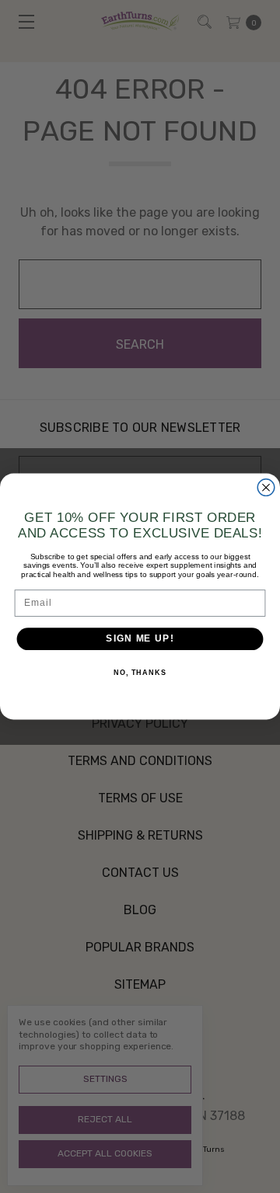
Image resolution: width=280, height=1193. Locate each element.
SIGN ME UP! (139, 638)
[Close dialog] (266, 487)
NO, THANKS (140, 672)
